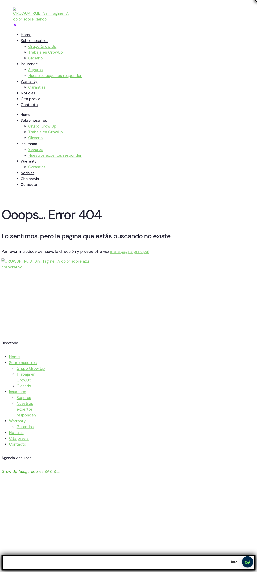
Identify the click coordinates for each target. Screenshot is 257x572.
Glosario (24, 386)
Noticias (16, 432)
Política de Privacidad (21, 538)
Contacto (17, 444)
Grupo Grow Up (31, 368)
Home (14, 356)
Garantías (25, 426)
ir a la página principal (129, 251)
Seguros (24, 397)
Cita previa (19, 438)
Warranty (17, 421)
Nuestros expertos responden (26, 409)
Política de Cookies (62, 538)
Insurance (17, 391)
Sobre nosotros (23, 362)
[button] (247, 561)
